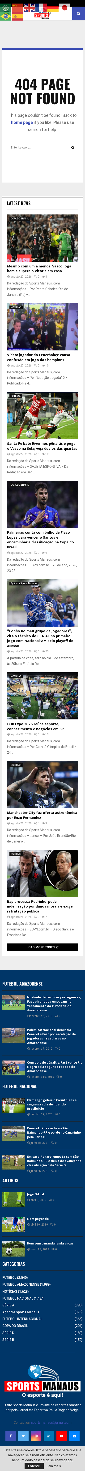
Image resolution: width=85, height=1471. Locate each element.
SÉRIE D (8, 1333)
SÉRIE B (8, 1340)
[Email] (74, 1436)
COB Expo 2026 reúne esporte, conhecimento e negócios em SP (35, 726)
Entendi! (34, 1466)
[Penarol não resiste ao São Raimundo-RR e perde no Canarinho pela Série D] (13, 1133)
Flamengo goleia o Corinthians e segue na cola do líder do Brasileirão (51, 1104)
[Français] (41, 7)
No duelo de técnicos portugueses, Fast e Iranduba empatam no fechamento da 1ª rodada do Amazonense (54, 1004)
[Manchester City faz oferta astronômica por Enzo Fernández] (42, 784)
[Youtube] (61, 1436)
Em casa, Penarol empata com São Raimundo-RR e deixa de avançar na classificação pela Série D (54, 1161)
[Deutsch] (53, 7)
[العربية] (6, 7)
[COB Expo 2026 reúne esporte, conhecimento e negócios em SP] (42, 696)
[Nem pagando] (13, 1224)
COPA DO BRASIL (20, 218)
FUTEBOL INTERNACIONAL (22, 1319)
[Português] (6, 16)
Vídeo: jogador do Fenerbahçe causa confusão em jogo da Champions (38, 357)
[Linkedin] (49, 1436)
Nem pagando (38, 1219)
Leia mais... (55, 1466)
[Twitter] (23, 1436)
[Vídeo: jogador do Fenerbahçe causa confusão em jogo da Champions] (42, 326)
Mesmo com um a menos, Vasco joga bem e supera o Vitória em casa (39, 269)
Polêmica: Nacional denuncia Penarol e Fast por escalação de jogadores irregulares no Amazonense (51, 1036)
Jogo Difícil (35, 1194)
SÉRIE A (8, 1305)
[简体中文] (18, 7)
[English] (29, 7)
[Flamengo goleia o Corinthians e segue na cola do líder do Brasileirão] (13, 1105)
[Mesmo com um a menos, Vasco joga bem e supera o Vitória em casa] (42, 238)
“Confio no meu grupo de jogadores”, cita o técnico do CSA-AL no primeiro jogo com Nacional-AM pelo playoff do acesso (40, 638)
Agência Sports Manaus (24, 583)
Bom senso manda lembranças (50, 1243)
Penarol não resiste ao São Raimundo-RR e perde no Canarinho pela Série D (54, 1132)
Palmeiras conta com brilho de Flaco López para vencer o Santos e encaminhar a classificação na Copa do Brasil (40, 539)
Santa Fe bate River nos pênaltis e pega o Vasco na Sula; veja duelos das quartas (42, 446)
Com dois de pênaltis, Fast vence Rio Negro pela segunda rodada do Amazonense (54, 1067)
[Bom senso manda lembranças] (13, 1248)
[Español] (18, 16)
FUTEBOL (16, 396)
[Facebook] (10, 1436)
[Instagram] (36, 1436)
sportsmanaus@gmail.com (51, 1422)
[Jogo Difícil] (13, 1199)
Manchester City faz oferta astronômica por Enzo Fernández (42, 815)
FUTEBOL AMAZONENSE (20, 1284)
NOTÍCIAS (16, 307)
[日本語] (65, 7)
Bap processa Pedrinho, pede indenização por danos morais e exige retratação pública (40, 907)
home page (22, 122)
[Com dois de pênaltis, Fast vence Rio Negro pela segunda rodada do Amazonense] (13, 1068)
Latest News (18, 203)
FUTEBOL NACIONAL (17, 1298)
